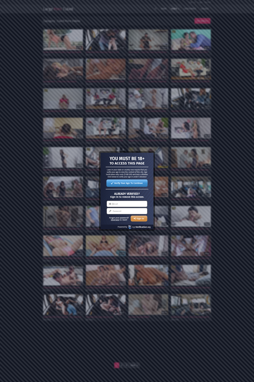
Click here (115, 220)
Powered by (122, 227)
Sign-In (140, 218)
